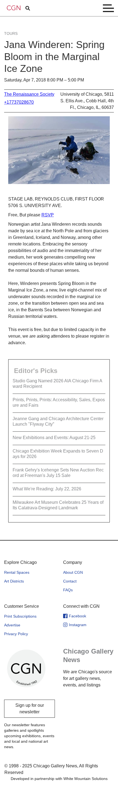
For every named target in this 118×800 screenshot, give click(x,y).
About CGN (73, 572)
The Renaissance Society (29, 94)
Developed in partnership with (59, 778)
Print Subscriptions (20, 616)
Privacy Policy (16, 634)
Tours (11, 33)
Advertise (12, 625)
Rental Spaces (16, 572)
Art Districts (14, 581)
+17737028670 (19, 102)
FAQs (68, 590)
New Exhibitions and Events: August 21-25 (54, 437)
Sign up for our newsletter (29, 708)
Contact (70, 581)
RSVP (47, 215)
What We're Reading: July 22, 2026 (47, 489)
